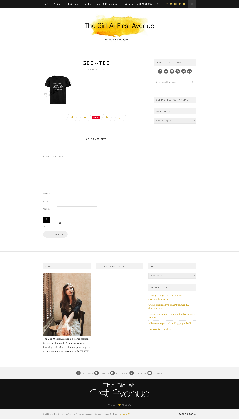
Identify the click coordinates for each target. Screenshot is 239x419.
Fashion (73, 4)
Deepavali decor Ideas (159, 329)
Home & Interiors (106, 4)
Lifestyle (127, 4)
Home (46, 4)
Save (97, 117)
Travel (86, 4)
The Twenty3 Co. (124, 414)
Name (46, 193)
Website (46, 209)
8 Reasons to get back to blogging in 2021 (169, 323)
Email (46, 201)
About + (59, 4)
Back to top (186, 414)
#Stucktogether (147, 4)
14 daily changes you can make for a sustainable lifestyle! (166, 297)
